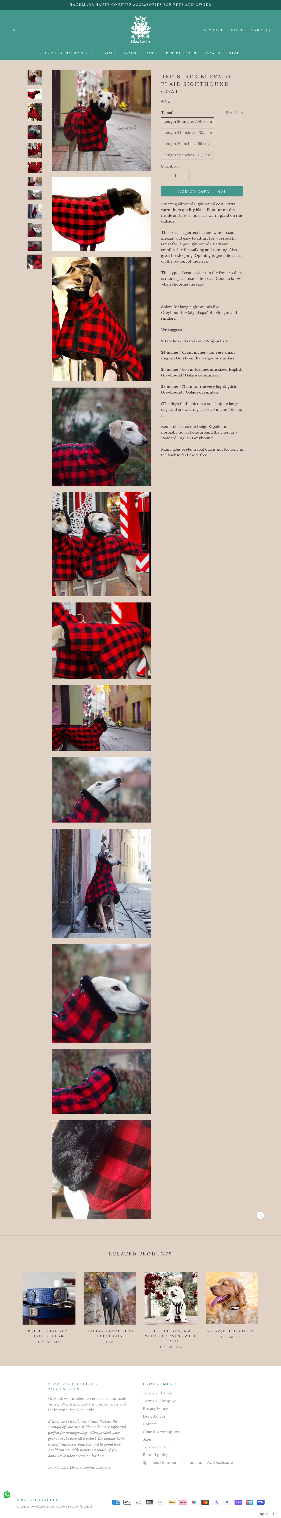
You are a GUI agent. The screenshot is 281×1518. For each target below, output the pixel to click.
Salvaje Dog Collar (232, 1331)
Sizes (147, 1439)
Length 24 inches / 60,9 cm (187, 133)
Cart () (261, 30)
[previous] (12, 1306)
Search (236, 30)
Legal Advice (154, 1416)
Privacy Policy (155, 1409)
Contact (150, 1424)
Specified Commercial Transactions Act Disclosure (188, 1463)
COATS (213, 53)
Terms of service (158, 1447)
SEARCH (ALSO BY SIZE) (66, 53)
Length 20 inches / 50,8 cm (187, 121)
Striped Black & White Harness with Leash (171, 1336)
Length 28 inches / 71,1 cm (186, 155)
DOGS (130, 53)
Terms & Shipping (159, 1401)
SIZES (235, 53)
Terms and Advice (159, 1393)
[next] (268, 1306)
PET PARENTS (181, 53)
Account (213, 30)
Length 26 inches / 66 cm (186, 144)
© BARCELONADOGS (37, 1500)
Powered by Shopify (76, 1506)
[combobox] (266, 1514)
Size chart (234, 113)
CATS (151, 53)
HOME (108, 53)
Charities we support (161, 1432)
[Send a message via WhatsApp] (7, 1495)
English (263, 1514)
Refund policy (155, 1455)
